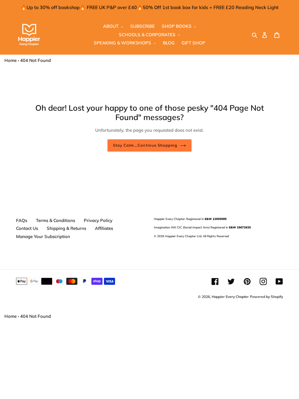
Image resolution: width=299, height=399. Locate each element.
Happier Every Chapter (230, 296)
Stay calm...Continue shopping (145, 145)
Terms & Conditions (55, 220)
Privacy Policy (98, 220)
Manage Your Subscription (43, 236)
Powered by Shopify (266, 296)
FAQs (21, 220)
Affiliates (104, 228)
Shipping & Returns (66, 228)
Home (10, 60)
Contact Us (27, 228)
